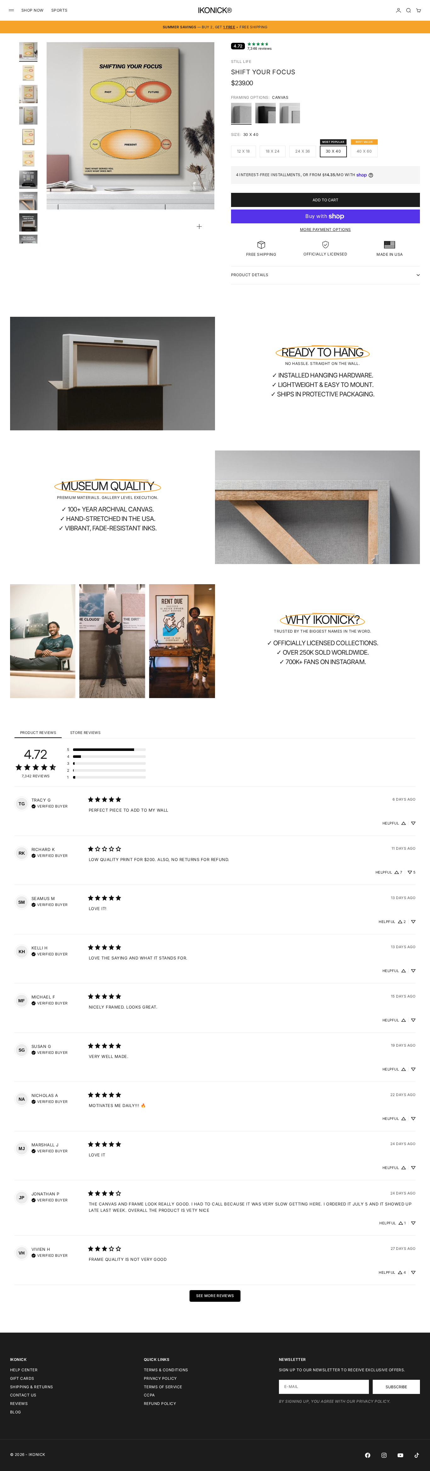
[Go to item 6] (28, 158)
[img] (49, 805)
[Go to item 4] (28, 115)
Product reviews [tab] (38, 732)
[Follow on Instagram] (384, 1455)
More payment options (325, 229)
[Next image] (206, 133)
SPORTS (59, 10)
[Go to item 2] (28, 73)
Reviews (19, 1403)
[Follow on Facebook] (368, 1455)
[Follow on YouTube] (400, 1455)
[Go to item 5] (28, 137)
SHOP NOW (32, 10)
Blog (15, 1412)
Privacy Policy (160, 1378)
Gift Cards (22, 1378)
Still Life (241, 61)
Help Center (23, 1370)
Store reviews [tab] (85, 732)
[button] (106, 750)
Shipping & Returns (31, 1386)
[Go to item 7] (28, 180)
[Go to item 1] (28, 51)
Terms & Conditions (166, 1370)
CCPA (149, 1395)
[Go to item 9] (28, 222)
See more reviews (215, 1296)
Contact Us (23, 1395)
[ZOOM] (199, 226)
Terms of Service (163, 1386)
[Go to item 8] (28, 201)
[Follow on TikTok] (417, 1455)
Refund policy (160, 1403)
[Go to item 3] (28, 94)
